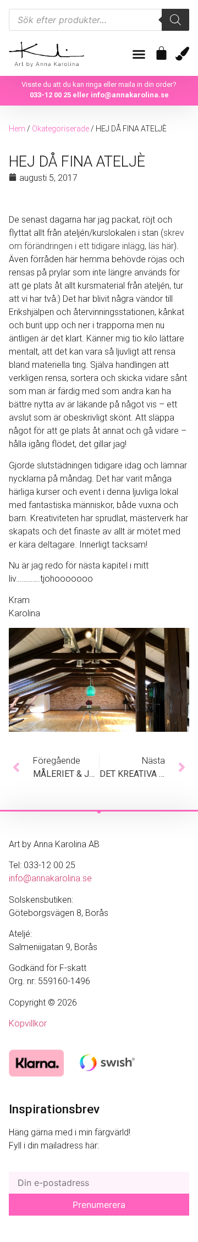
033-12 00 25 (50, 95)
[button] (139, 54)
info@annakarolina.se (130, 95)
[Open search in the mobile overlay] (99, 20)
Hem (17, 128)
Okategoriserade (60, 128)
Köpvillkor (28, 1023)
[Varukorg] (161, 53)
